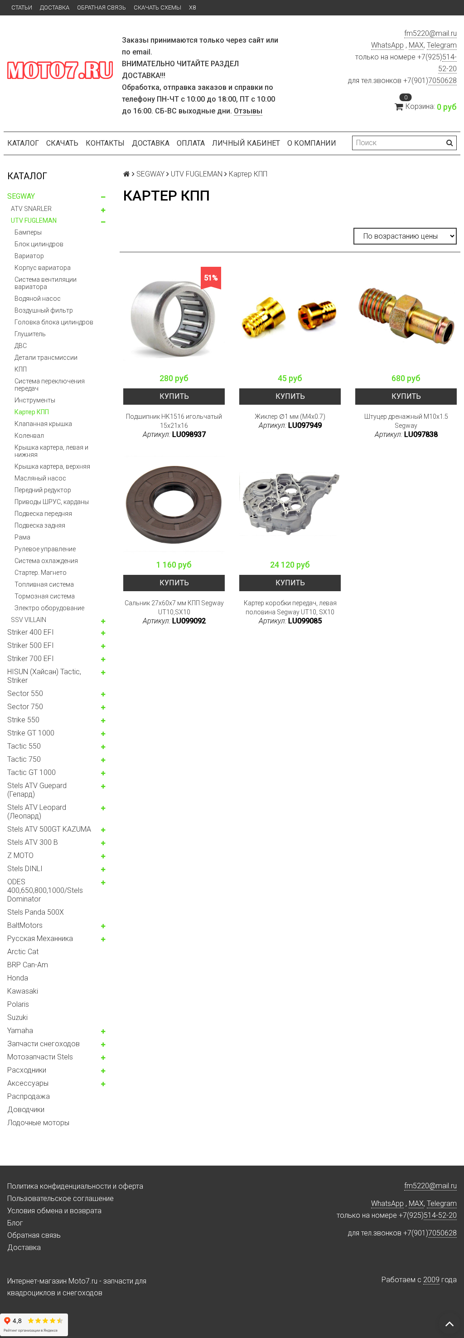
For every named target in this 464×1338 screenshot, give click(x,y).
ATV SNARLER (31, 208)
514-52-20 (440, 1215)
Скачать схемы (157, 7)
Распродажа (28, 1096)
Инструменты (34, 400)
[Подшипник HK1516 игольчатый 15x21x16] (174, 317)
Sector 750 (25, 706)
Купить (174, 396)
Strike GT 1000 (30, 733)
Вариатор (29, 256)
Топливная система (44, 584)
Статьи (21, 7)
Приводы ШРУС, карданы (51, 501)
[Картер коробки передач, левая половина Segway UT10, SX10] (290, 504)
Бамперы (28, 232)
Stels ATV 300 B (32, 842)
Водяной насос (37, 298)
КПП (20, 369)
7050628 (442, 80)
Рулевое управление (45, 549)
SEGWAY (21, 196)
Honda (17, 978)
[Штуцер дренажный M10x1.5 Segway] (406, 317)
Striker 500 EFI (30, 645)
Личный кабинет (246, 143)
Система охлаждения (46, 560)
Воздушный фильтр (43, 310)
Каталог (23, 143)
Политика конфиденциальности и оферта (75, 1186)
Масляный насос (40, 478)
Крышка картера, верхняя (52, 466)
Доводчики (25, 1109)
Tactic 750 (24, 759)
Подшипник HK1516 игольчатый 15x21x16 (174, 421)
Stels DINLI (25, 868)
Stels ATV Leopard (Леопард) (36, 811)
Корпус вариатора (42, 267)
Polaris (18, 1004)
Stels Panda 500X (35, 912)
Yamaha (20, 1030)
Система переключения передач (49, 384)
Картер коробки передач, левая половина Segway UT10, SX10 (290, 607)
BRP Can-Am (27, 965)
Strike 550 (23, 720)
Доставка (54, 7)
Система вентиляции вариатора (45, 283)
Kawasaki (22, 991)
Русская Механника (40, 938)
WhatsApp (387, 45)
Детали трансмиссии (45, 357)
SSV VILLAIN (28, 619)
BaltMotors (25, 925)
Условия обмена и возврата (54, 1210)
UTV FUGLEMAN (34, 220)
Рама (22, 537)
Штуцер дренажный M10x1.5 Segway (406, 421)
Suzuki (17, 1017)
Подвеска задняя (39, 525)
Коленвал (29, 435)
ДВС (20, 345)
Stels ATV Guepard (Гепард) (37, 790)
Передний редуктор (42, 490)
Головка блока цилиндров (53, 322)
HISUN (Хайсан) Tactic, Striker (44, 676)
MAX (416, 45)
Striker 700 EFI (30, 658)
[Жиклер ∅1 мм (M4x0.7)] (290, 317)
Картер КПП (31, 412)
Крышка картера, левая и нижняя (51, 451)
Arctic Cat (23, 951)
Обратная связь (101, 7)
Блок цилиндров (38, 244)
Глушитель (30, 334)
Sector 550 (25, 693)
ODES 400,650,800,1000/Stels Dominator (45, 890)
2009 (431, 1279)
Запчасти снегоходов (43, 1043)
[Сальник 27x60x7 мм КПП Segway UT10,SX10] (174, 504)
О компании (311, 143)
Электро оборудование (49, 608)
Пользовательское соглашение (60, 1198)
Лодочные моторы (38, 1122)
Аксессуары (27, 1083)
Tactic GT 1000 (31, 772)
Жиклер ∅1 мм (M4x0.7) (290, 416)
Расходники (26, 1070)
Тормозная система (44, 596)
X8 (192, 7)
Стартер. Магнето (40, 572)
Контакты (105, 143)
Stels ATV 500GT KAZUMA (49, 829)
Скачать (62, 143)
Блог (15, 1223)
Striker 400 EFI (30, 632)
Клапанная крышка (43, 423)
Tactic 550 (24, 746)
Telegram (442, 45)
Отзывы (248, 111)
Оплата (191, 143)
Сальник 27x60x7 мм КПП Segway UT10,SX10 (174, 607)
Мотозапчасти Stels (40, 1057)
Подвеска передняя (43, 513)
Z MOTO (20, 855)
